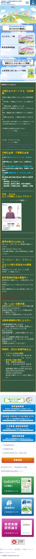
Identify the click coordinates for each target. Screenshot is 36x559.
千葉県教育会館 (8, 449)
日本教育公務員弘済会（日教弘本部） (15, 453)
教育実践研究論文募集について (13, 471)
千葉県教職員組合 (9, 445)
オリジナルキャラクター (9, 552)
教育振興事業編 (8, 47)
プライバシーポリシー (8, 549)
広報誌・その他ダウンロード (24, 549)
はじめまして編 (8, 36)
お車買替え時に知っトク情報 (14, 71)
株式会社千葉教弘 (11, 2)
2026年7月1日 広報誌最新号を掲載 (15, 467)
